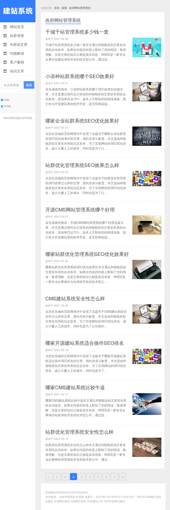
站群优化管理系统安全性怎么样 (79, 431)
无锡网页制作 (79, 501)
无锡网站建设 (62, 501)
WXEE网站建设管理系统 (17, 118)
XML (7, 100)
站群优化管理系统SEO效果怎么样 (82, 164)
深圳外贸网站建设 (114, 501)
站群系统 (16, 35)
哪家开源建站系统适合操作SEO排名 (84, 342)
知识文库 (16, 70)
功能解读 (16, 53)
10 (122, 477)
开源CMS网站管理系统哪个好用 (80, 209)
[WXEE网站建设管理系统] (17, 11)
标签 (64, 8)
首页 (57, 8)
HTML (8, 106)
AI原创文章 (18, 44)
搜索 (29, 85)
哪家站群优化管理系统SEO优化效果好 (87, 253)
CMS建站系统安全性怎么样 (75, 298)
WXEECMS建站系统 (149, 496)
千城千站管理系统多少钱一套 (77, 31)
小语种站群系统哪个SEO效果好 (79, 76)
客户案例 (16, 62)
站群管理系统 (67, 496)
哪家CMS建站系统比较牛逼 (75, 387)
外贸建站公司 (95, 501)
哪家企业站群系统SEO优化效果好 (82, 120)
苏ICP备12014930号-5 (109, 496)
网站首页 (16, 26)
